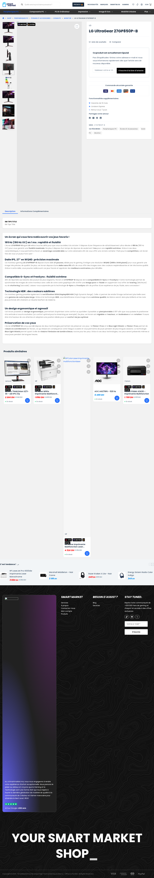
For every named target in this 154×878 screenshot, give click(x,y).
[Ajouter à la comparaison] (5, 366)
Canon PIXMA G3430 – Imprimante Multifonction (112, 392)
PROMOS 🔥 (78, 4)
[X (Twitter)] (93, 118)
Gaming (125, 4)
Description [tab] (10, 211)
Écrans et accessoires (129, 129)
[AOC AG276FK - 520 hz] (82, 370)
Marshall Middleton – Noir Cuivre (61, 574)
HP (12, 381)
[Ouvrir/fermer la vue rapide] (5, 372)
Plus (146, 11)
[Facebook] (90, 118)
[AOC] (74, 381)
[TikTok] (127, 617)
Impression (83, 11)
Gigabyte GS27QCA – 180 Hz (140, 392)
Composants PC (36, 11)
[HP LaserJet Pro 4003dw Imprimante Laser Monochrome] (3, 575)
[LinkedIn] (101, 118)
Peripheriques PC (11, 11)
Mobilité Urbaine (128, 11)
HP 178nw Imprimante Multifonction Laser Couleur (51, 546)
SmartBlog (115, 4)
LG (90, 25)
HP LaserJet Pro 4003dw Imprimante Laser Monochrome (21, 574)
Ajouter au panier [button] (3, 400)
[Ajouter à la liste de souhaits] (5, 360)
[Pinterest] (97, 118)
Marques (104, 4)
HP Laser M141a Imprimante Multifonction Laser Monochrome (23, 393)
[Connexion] (142, 4)
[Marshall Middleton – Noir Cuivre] (43, 575)
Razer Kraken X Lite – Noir (100, 573)
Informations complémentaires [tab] (34, 211)
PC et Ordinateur (62, 11)
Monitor (97, 133)
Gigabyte (134, 381)
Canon (103, 381)
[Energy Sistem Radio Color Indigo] (121, 575)
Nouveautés (93, 4)
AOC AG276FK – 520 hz (81, 391)
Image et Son (104, 11)
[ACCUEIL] (3, 18)
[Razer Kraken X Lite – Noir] (82, 575)
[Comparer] (137, 4)
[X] (137, 617)
